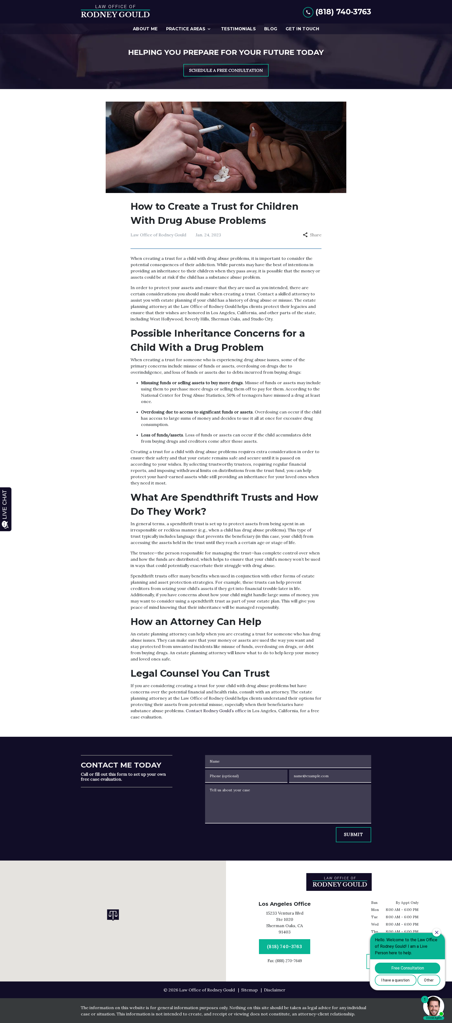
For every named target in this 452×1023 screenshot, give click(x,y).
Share (315, 234)
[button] (113, 915)
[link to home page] (115, 11)
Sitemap (249, 989)
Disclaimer (274, 989)
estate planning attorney (162, 633)
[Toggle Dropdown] (210, 29)
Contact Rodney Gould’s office (216, 710)
